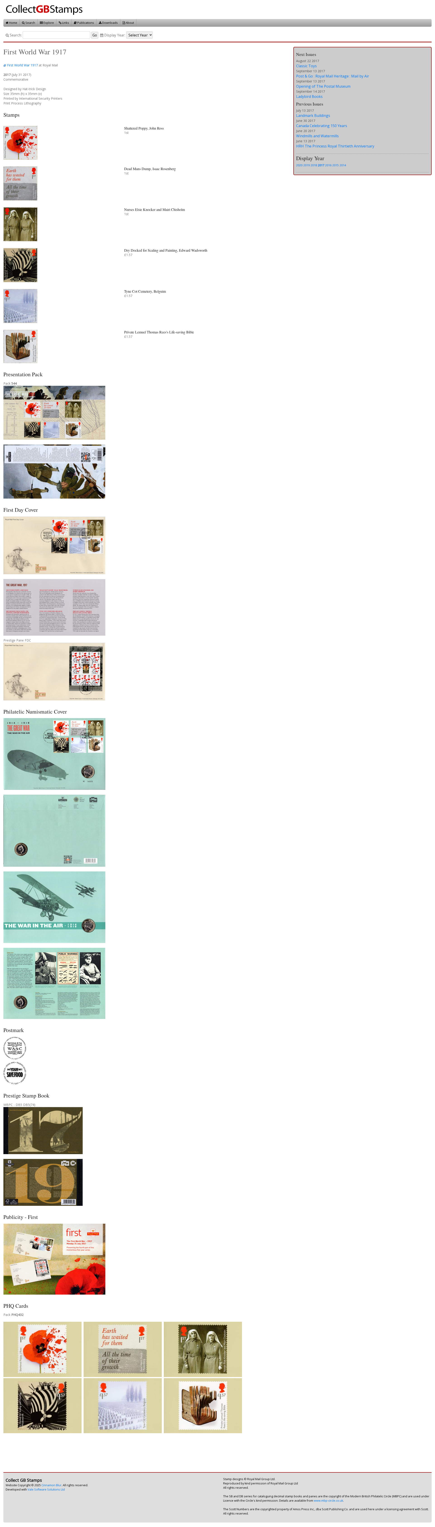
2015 (335, 165)
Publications (85, 23)
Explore (48, 23)
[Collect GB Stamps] (45, 9)
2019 (306, 165)
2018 (314, 165)
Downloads (110, 23)
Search (30, 23)
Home (12, 23)
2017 (321, 165)
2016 (328, 165)
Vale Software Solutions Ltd (46, 1489)
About (129, 23)
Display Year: (114, 35)
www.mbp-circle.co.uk (328, 1501)
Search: (15, 35)
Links (65, 23)
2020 (299, 165)
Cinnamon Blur (51, 1485)
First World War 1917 (22, 65)
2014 (343, 165)
